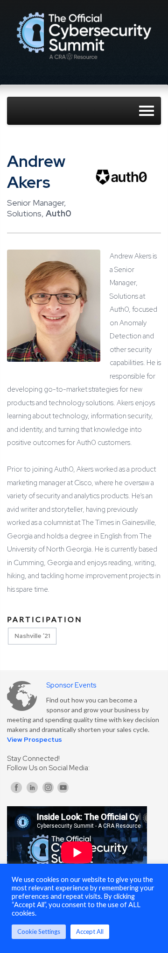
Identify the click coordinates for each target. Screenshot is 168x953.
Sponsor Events (71, 685)
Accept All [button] (90, 931)
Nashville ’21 (32, 636)
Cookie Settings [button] (38, 931)
